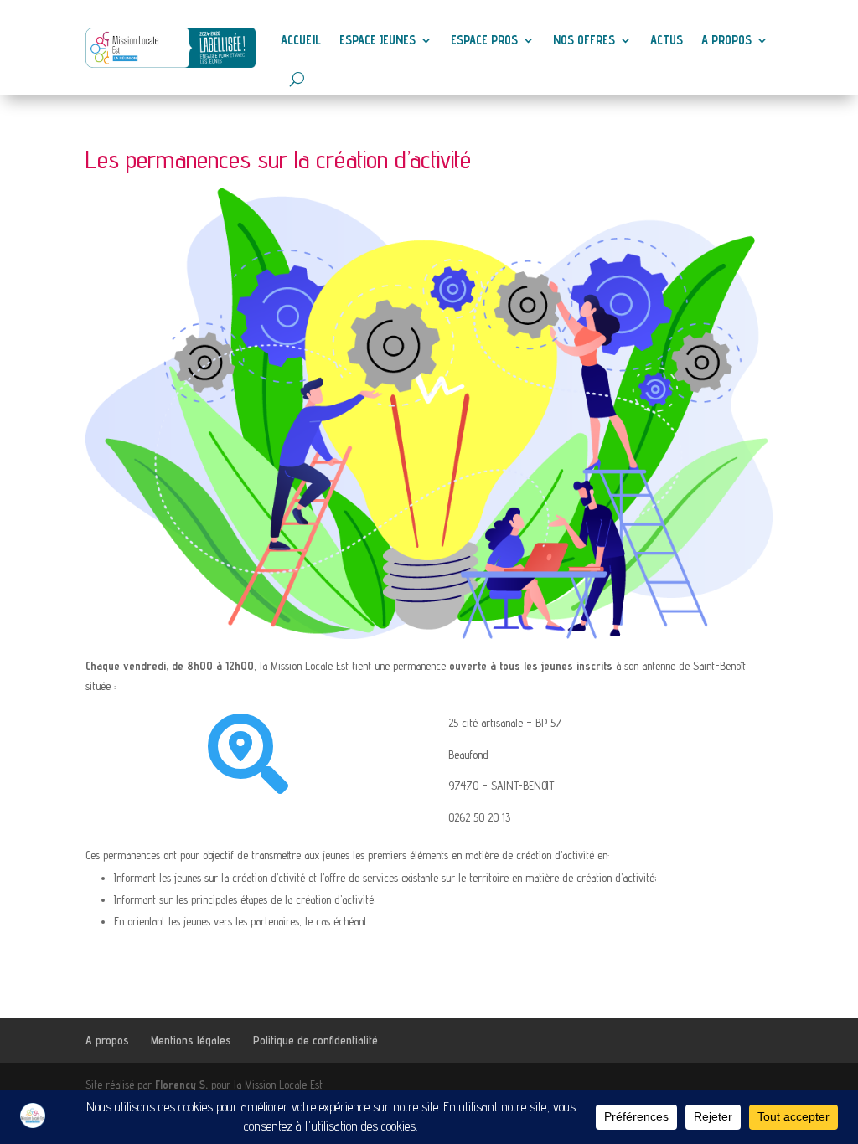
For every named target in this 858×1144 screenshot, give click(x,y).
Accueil (301, 40)
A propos (726, 40)
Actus (666, 40)
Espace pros (484, 40)
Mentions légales (191, 1040)
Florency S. (181, 1084)
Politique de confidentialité (315, 1040)
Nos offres (584, 40)
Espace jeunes (377, 40)
